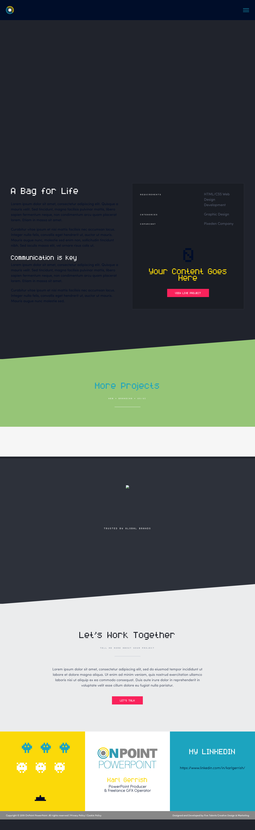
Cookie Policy (94, 815)
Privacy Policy (77, 815)
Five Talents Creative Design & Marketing (226, 815)
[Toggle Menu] (246, 10)
